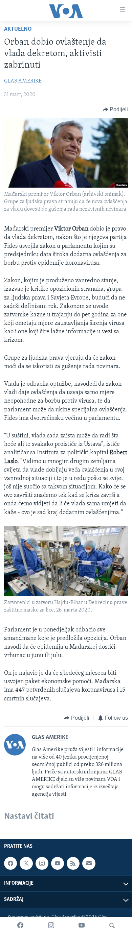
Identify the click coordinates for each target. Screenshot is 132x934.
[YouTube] (81, 925)
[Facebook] (20, 925)
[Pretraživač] (112, 925)
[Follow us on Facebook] (10, 863)
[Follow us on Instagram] (42, 863)
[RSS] (73, 863)
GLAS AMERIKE (23, 81)
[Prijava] (88, 863)
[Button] (115, 109)
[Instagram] (51, 925)
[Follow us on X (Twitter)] (26, 863)
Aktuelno (18, 29)
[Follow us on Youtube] (57, 863)
